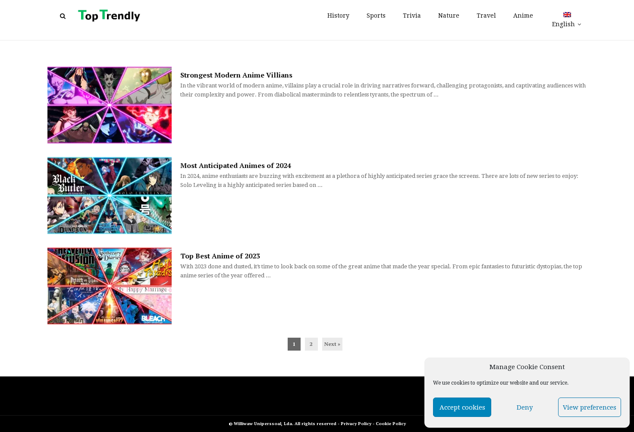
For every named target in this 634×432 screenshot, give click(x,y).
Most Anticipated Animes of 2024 (235, 165)
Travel (486, 15)
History (338, 15)
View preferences (589, 407)
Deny (525, 407)
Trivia (412, 15)
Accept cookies (462, 407)
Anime (523, 15)
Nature (448, 15)
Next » (332, 344)
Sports (376, 15)
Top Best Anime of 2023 (220, 256)
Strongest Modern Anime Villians (236, 75)
